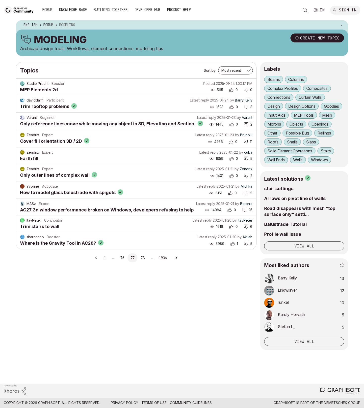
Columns (296, 79)
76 (122, 258)
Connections (278, 97)
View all (304, 245)
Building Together (111, 9)
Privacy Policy (124, 403)
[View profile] (22, 84)
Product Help (179, 9)
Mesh (327, 115)
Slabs (311, 141)
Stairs (326, 150)
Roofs (273, 141)
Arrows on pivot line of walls (295, 198)
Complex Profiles (282, 88)
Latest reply (199, 100)
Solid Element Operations (289, 150)
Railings (324, 133)
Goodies (331, 106)
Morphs (274, 124)
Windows (319, 159)
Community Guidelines (191, 403)
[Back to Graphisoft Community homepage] (20, 9)
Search (305, 10)
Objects (296, 124)
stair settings (278, 188)
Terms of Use (154, 403)
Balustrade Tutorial (285, 224)
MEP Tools (304, 115)
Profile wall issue (282, 234)
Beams (273, 79)
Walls (298, 159)
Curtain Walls (310, 97)
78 (143, 258)
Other (272, 133)
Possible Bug (297, 133)
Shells (292, 141)
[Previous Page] (96, 257)
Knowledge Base (73, 9)
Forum (47, 9)
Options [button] (341, 25)
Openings (320, 124)
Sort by (210, 70)
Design (273, 106)
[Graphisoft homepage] (340, 391)
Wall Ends (276, 159)
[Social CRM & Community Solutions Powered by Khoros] (15, 390)
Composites (317, 88)
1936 (163, 258)
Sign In (347, 9)
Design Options (301, 106)
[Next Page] (176, 257)
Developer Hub (147, 9)
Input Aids (276, 115)
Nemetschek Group (342, 403)
